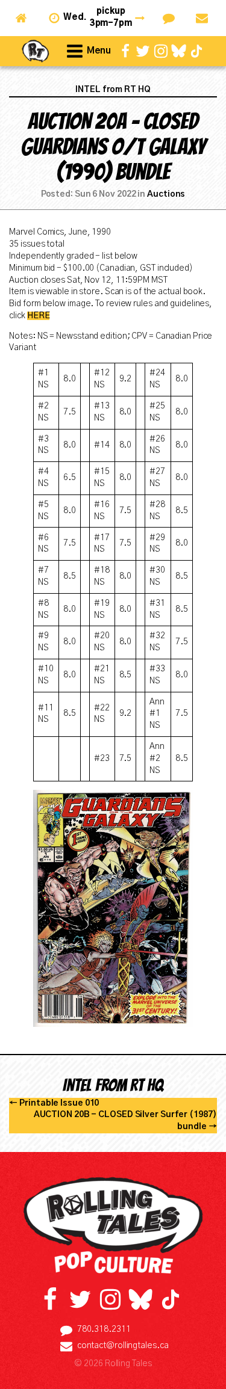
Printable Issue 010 (59, 1103)
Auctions (166, 194)
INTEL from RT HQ (112, 89)
